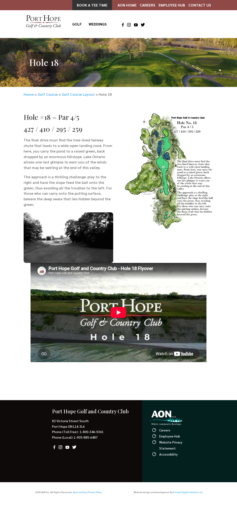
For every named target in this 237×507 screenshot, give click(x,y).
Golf (77, 24)
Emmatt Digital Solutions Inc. (188, 492)
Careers (147, 5)
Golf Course (48, 94)
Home (29, 94)
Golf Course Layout (78, 94)
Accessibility (168, 454)
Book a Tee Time (92, 5)
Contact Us (199, 5)
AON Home (127, 5)
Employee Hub (172, 5)
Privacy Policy (95, 492)
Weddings (98, 24)
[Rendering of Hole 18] (168, 229)
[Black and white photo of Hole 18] (68, 261)
